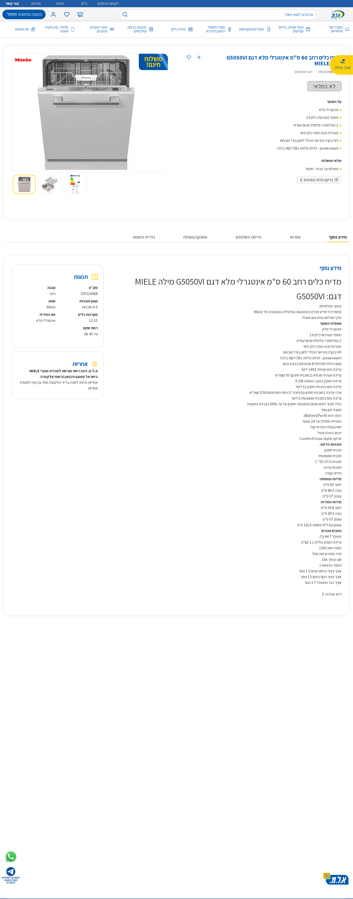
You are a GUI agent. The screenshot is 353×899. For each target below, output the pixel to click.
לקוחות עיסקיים (108, 3)
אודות (60, 3)
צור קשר (12, 3)
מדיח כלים (178, 29)
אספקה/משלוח (195, 237)
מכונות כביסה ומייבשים (137, 29)
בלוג (84, 3)
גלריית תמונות (144, 237)
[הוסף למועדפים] (189, 57)
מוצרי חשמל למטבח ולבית (215, 29)
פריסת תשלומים (248, 237)
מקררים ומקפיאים (251, 29)
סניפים (36, 3)
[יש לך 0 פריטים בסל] (80, 14)
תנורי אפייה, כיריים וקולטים (291, 29)
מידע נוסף (338, 237)
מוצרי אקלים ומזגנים (98, 29)
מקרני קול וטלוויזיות (336, 29)
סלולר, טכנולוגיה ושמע (56, 29)
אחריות (295, 237)
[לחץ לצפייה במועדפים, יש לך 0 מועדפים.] (67, 14)
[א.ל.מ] (339, 14)
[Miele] (23, 60)
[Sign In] (53, 14)
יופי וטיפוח (22, 29)
